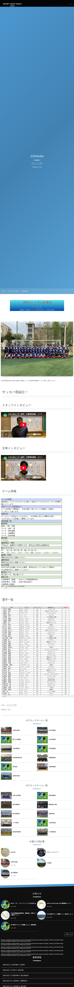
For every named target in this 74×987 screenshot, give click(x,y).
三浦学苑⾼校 (52, 822)
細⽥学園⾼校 (16, 804)
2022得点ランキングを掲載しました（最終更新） (24, 924)
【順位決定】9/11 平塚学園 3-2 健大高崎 (14, 986)
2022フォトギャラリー (53, 852)
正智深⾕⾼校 (16, 730)
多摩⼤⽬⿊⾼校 (17, 795)
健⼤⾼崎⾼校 (16, 813)
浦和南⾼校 (52, 813)
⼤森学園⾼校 (16, 748)
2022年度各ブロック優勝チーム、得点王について (60, 914)
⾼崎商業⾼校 (52, 757)
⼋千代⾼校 (15, 822)
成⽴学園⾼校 (52, 730)
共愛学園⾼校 (52, 766)
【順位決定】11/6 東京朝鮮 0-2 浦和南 (13, 965)
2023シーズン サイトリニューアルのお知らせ (23, 903)
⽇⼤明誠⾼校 (52, 831)
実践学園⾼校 (52, 795)
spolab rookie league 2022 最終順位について (59, 903)
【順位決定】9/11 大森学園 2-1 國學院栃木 (14, 981)
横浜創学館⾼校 (17, 831)
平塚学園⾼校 (52, 748)
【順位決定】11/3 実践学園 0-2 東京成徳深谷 (15, 975)
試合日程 (13, 852)
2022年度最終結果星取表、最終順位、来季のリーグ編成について (24, 914)
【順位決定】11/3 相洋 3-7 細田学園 (12, 970)
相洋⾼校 (15, 766)
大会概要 (49, 863)
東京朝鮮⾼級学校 (17, 757)
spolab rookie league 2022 (12, 5)
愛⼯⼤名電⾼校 (17, 739)
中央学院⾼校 (52, 739)
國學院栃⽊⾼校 (53, 804)
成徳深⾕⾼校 (16, 775)
